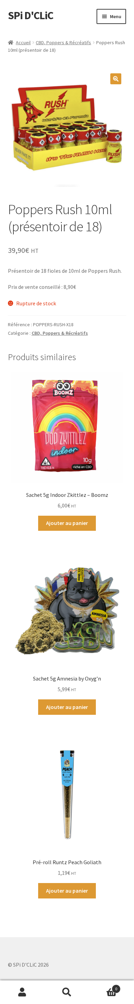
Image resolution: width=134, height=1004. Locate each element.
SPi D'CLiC (30, 15)
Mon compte (22, 992)
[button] (115, 78)
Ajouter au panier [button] (67, 522)
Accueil (23, 42)
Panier (103, 986)
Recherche (67, 992)
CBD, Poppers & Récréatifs (63, 42)
